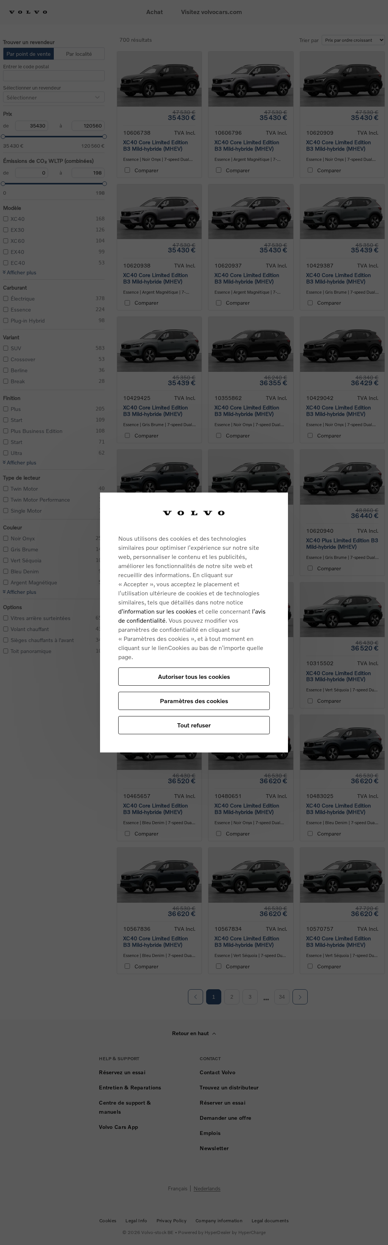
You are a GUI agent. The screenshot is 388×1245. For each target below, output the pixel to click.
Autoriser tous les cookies (194, 676)
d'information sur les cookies (157, 611)
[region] (194, 622)
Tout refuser (194, 725)
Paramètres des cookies (194, 700)
